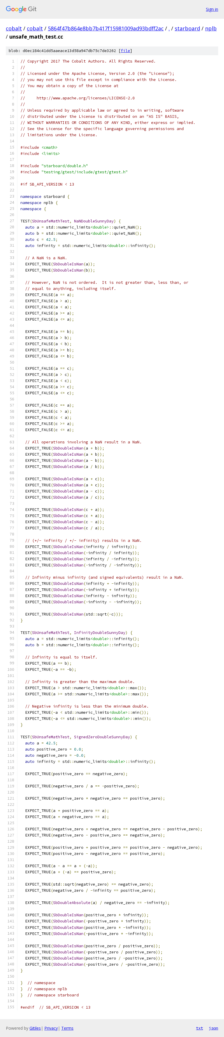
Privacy (51, 1028)
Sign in (212, 9)
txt (199, 1028)
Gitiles (35, 1028)
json (213, 1028)
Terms (67, 1028)
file (125, 50)
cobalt (14, 28)
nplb (211, 28)
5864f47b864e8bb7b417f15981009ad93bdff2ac (106, 28)
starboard (187, 28)
